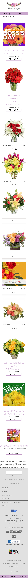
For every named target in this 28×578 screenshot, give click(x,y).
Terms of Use (14, 571)
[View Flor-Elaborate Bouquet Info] (14, 166)
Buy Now (14, 59)
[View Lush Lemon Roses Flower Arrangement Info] (14, 346)
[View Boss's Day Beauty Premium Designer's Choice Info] (14, 274)
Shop (8, 13)
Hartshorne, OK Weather (10, 563)
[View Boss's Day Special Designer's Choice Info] (14, 394)
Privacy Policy (6, 569)
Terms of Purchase (18, 569)
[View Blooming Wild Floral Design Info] (14, 238)
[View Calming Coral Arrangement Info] (14, 309)
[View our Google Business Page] (15, 511)
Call (5, 576)
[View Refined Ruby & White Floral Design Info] (14, 130)
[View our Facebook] (12, 511)
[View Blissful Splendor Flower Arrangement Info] (14, 202)
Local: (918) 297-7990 (14, 524)
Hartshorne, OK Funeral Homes (13, 558)
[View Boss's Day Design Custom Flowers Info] (14, 34)
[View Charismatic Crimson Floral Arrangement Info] (14, 79)
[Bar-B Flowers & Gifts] (14, 9)
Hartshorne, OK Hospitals (14, 560)
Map (15, 576)
